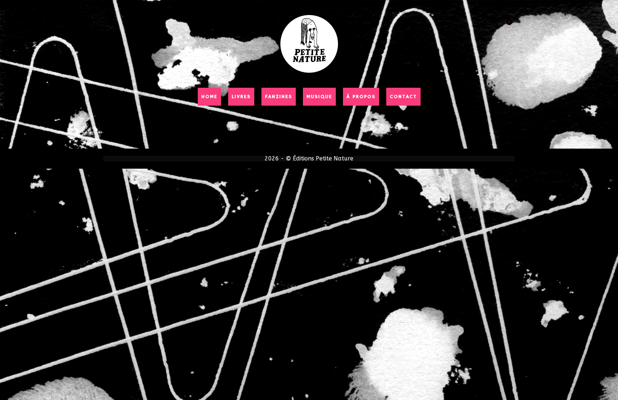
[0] (504, 18)
